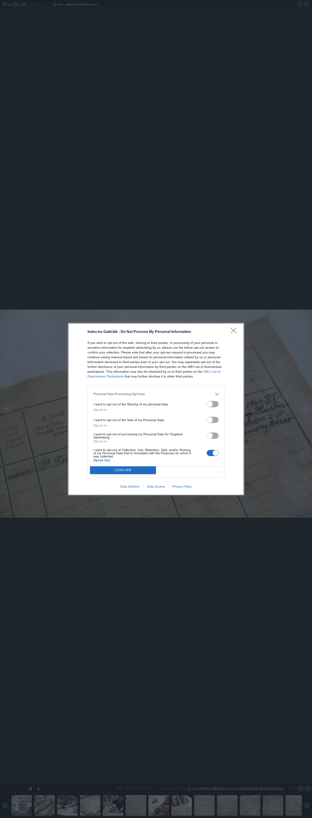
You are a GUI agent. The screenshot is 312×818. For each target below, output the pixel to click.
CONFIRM (123, 470)
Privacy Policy (182, 486)
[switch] (213, 404)
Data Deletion (130, 486)
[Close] (235, 332)
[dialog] (156, 409)
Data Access (156, 486)
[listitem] (156, 394)
